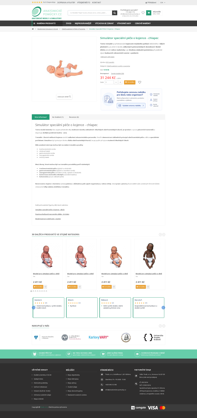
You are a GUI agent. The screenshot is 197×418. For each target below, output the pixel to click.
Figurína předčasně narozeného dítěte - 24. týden (52, 214)
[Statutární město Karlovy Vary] (98, 337)
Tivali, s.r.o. (44, 407)
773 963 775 (130, 12)
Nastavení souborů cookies (77, 395)
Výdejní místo (83, 2)
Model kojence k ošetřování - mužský (48, 219)
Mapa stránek (39, 399)
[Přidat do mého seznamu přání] (140, 82)
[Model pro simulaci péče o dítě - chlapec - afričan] (150, 256)
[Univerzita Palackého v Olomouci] (44, 337)
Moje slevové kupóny (75, 391)
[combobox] (92, 12)
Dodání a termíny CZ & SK (42, 375)
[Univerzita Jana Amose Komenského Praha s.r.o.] (126, 337)
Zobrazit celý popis (102, 57)
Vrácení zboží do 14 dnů (42, 391)
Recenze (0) (74, 117)
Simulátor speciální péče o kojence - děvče (50, 210)
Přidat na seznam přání (45, 287)
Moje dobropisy (73, 379)
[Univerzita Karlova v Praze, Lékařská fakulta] (71, 337)
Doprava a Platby (66, 2)
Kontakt (96, 2)
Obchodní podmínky (41, 383)
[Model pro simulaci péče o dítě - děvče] (81, 256)
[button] (47, 23)
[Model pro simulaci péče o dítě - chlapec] (47, 256)
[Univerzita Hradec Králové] (153, 337)
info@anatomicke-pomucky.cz (130, 14)
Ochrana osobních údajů (42, 395)
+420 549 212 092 (111, 385)
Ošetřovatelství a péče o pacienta (118, 66)
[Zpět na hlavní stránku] (33, 28)
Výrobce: (103, 62)
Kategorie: (103, 66)
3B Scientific (110, 62)
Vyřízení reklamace (40, 387)
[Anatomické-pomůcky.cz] (47, 13)
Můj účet (70, 370)
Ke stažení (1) (58, 117)
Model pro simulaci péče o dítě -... (46, 274)
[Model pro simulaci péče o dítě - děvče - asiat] (115, 256)
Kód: (101, 70)
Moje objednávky (74, 375)
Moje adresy (72, 383)
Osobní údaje (72, 387)
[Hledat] (114, 12)
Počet (102, 82)
